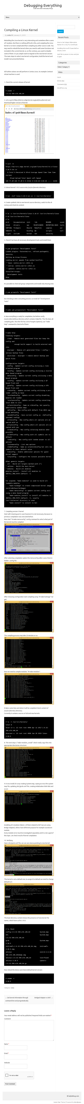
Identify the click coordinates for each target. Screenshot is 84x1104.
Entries (60, 81)
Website (7, 1063)
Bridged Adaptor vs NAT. (44, 998)
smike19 (10, 35)
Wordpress (77, 1102)
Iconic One (57, 1102)
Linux (12, 988)
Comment (7, 1019)
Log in (59, 77)
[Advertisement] (29, 66)
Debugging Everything (43, 5)
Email (6, 1053)
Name (6, 1044)
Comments (62, 84)
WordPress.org (62, 88)
